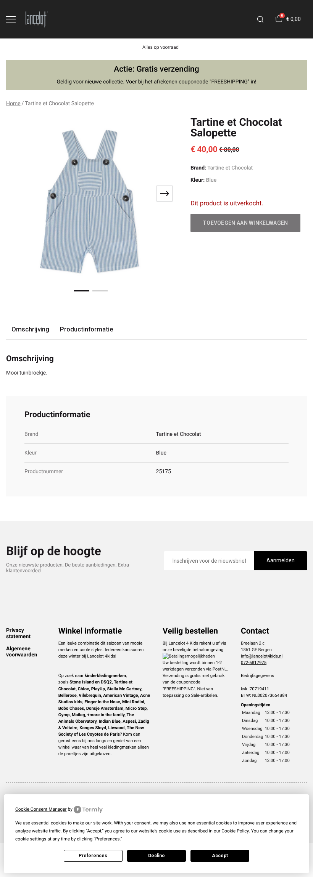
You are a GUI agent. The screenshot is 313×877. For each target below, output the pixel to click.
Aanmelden (280, 560)
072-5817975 (253, 662)
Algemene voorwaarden (21, 652)
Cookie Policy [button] (234, 831)
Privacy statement (18, 633)
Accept (220, 855)
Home (13, 104)
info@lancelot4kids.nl (261, 656)
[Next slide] (164, 194)
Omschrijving (30, 329)
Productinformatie (86, 329)
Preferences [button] (107, 839)
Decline (156, 855)
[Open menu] (11, 19)
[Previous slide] (17, 194)
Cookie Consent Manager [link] (41, 809)
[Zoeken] (260, 19)
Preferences (93, 855)
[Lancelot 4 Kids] (36, 19)
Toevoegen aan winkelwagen (245, 223)
